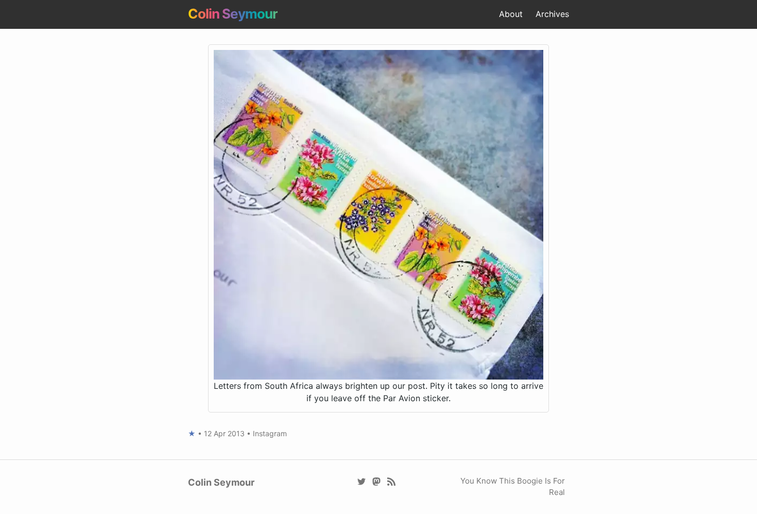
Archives (552, 14)
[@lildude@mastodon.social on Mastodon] (376, 481)
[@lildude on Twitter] (361, 481)
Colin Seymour (233, 14)
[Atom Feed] (391, 481)
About (511, 14)
